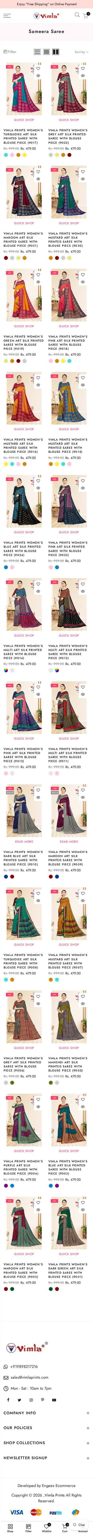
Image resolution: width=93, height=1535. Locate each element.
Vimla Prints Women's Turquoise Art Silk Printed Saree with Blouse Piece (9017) (23, 136)
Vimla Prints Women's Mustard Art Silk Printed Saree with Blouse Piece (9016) (23, 445)
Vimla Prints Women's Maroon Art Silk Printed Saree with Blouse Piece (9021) (23, 239)
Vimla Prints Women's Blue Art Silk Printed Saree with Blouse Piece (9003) (68, 1167)
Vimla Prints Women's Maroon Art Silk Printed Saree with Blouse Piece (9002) (23, 1270)
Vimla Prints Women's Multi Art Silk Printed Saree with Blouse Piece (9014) (23, 652)
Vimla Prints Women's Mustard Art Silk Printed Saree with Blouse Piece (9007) (68, 961)
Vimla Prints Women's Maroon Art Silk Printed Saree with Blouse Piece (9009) (68, 858)
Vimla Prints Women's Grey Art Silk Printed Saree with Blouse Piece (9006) (23, 1064)
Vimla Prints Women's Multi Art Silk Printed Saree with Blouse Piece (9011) (68, 755)
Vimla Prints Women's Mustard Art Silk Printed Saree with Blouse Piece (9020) (68, 239)
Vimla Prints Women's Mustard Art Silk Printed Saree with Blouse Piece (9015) (68, 445)
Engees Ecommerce (59, 1485)
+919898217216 (24, 1366)
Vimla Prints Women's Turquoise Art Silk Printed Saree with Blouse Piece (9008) (23, 961)
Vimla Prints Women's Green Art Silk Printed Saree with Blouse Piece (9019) (24, 342)
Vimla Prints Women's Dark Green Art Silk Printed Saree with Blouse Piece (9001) (68, 1270)
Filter (12, 52)
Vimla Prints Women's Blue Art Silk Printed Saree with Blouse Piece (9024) (23, 549)
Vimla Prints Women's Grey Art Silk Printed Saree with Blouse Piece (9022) (68, 136)
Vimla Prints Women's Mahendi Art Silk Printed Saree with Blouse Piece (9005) (68, 1064)
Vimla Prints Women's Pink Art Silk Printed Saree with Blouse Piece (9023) (68, 549)
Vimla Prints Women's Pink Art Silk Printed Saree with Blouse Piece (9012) (23, 755)
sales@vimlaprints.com (29, 1377)
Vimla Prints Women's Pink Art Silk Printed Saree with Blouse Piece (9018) (68, 342)
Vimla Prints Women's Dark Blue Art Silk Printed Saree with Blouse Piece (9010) (23, 858)
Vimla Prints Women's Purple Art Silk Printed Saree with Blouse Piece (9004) (23, 1167)
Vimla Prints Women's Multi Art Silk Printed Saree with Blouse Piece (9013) (68, 652)
